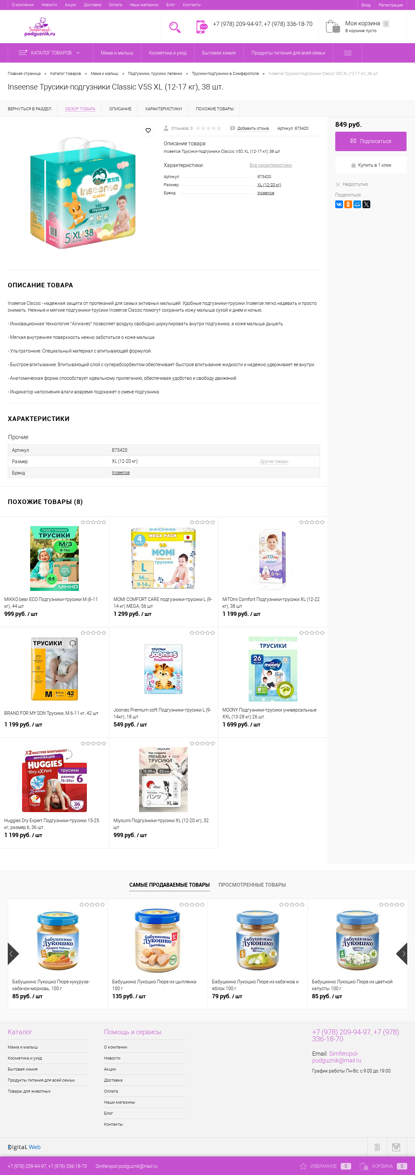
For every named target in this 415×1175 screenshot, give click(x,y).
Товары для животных (29, 1091)
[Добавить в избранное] (148, 131)
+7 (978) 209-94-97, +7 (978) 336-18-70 (47, 1166)
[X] (366, 204)
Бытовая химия (23, 1069)
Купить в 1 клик (374, 165)
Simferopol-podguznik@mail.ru (337, 1057)
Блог (170, 5)
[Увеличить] (82, 193)
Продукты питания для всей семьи (41, 1080)
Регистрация (391, 5)
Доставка (92, 5)
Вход (366, 5)
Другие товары (274, 461)
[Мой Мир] (357, 204)
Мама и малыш (23, 1047)
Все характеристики (271, 165)
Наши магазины (144, 5)
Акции (70, 5)
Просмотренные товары (252, 884)
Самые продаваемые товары (169, 884)
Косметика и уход (25, 1058)
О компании (23, 5)
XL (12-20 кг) (269, 184)
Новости (49, 5)
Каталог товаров (52, 52)
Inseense (265, 192)
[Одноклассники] (348, 204)
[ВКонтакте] (339, 204)
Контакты (192, 5)
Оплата (115, 5)
